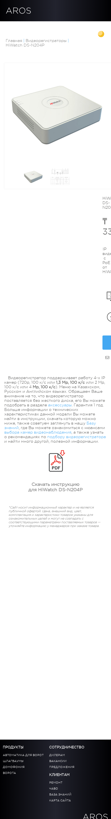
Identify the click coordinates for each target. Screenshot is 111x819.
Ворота (9, 772)
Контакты (50, 27)
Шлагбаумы (13, 761)
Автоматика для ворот (23, 755)
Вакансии (58, 761)
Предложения (61, 767)
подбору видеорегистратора (76, 436)
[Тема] (101, 34)
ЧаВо (53, 788)
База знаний (21, 27)
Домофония (13, 767)
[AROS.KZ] (107, 358)
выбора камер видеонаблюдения (37, 432)
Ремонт (55, 782)
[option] (57, 115)
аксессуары (60, 405)
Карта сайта (60, 800)
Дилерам (67, 23)
